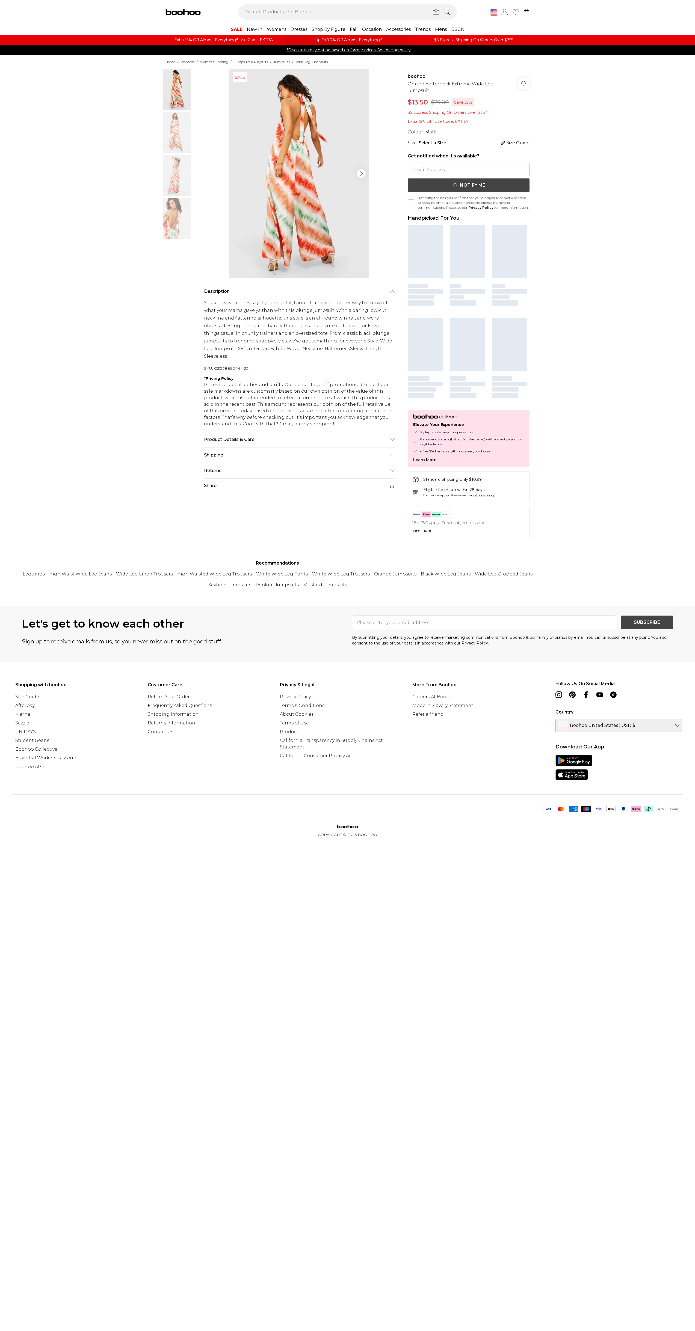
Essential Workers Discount (46, 757)
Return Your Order (169, 696)
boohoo (416, 76)
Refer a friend (427, 714)
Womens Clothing (214, 62)
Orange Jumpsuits (395, 574)
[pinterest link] (572, 694)
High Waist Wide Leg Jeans (80, 574)
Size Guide (27, 696)
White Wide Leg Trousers (341, 574)
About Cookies (297, 714)
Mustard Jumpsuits (325, 584)
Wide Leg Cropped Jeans (504, 574)
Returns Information (171, 723)
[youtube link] (599, 694)
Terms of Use (294, 723)
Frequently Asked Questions (180, 705)
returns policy (484, 495)
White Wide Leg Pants (282, 574)
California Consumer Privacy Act (316, 755)
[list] (299, 173)
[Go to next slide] (361, 173)
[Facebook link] (586, 694)
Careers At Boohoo (434, 696)
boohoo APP (30, 766)
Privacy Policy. (475, 643)
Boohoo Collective (36, 749)
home (170, 62)
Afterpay (25, 705)
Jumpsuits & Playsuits (251, 62)
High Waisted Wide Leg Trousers (214, 574)
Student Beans (32, 740)
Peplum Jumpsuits (277, 584)
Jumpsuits (281, 62)
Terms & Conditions (302, 705)
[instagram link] (558, 694)
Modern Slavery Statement (442, 705)
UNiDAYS (25, 731)
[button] (493, 12)
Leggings (34, 574)
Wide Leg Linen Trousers (144, 574)
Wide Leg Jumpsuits (311, 62)
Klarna (22, 714)
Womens (187, 62)
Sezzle (22, 723)
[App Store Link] (573, 767)
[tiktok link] (613, 694)
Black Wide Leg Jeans (446, 574)
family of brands (552, 637)
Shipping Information (173, 714)
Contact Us (160, 731)
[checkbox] (411, 202)
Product (289, 731)
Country (564, 712)
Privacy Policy (480, 207)
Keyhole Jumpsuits (229, 584)
